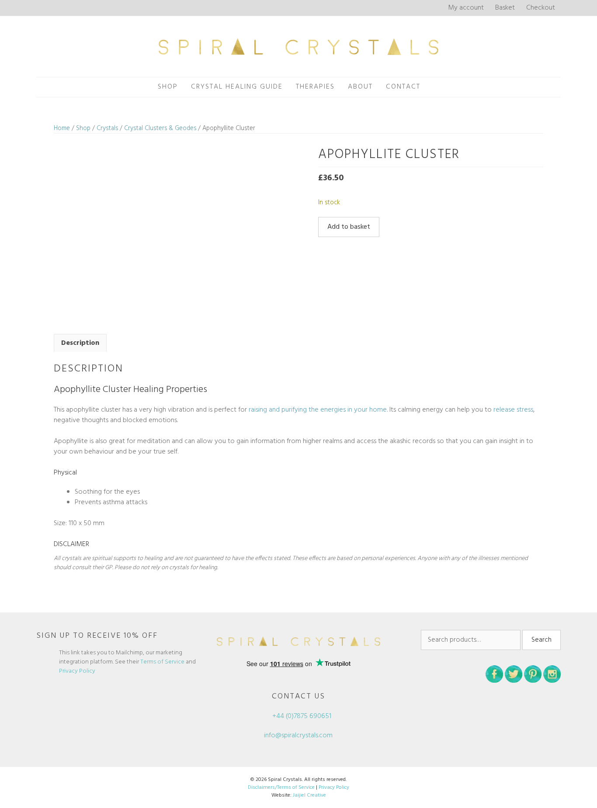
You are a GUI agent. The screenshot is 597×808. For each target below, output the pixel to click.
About (360, 87)
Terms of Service (162, 662)
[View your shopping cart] (436, 87)
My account (466, 8)
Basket (505, 8)
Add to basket (348, 227)
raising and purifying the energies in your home (318, 410)
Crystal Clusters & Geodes (160, 128)
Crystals (107, 128)
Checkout (540, 8)
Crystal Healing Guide (237, 87)
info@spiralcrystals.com (298, 735)
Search (541, 640)
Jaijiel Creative (309, 795)
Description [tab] (80, 343)
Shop (168, 87)
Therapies (315, 87)
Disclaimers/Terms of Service (281, 787)
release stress (513, 410)
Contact (403, 87)
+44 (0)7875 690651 (301, 716)
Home (62, 128)
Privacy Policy (77, 671)
